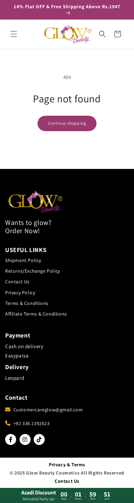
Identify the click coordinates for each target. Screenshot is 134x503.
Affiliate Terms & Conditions (36, 314)
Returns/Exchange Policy (32, 271)
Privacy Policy (20, 292)
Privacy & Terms (67, 464)
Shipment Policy (23, 260)
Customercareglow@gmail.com (48, 410)
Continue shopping (67, 123)
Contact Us (17, 281)
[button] (13, 34)
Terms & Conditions (26, 303)
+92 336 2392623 (31, 423)
